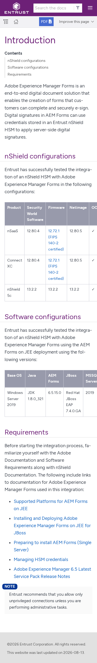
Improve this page (74, 21)
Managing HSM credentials (41, 559)
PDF (45, 21)
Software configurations (28, 67)
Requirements (20, 74)
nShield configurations (27, 60)
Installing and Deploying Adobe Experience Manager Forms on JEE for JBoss (52, 525)
